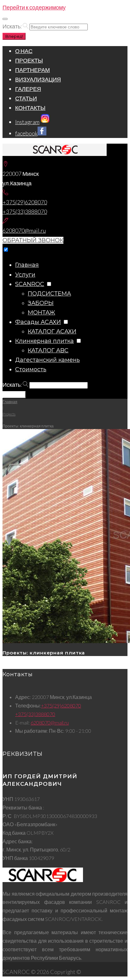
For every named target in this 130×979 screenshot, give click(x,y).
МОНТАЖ (41, 312)
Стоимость (30, 369)
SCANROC (29, 284)
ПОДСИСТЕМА (49, 293)
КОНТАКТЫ (30, 107)
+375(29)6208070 (25, 202)
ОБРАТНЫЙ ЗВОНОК (33, 240)
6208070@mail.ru (24, 230)
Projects (9, 414)
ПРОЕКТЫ (29, 60)
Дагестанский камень (47, 359)
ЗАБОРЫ (41, 303)
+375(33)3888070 (25, 211)
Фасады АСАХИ (38, 322)
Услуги (25, 274)
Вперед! (14, 36)
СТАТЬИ (26, 98)
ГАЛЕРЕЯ (28, 88)
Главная (27, 264)
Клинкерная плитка (44, 340)
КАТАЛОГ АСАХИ (52, 331)
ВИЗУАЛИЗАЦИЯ (38, 79)
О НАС (23, 50)
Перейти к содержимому (34, 7)
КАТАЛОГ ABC (48, 350)
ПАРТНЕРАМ (32, 69)
